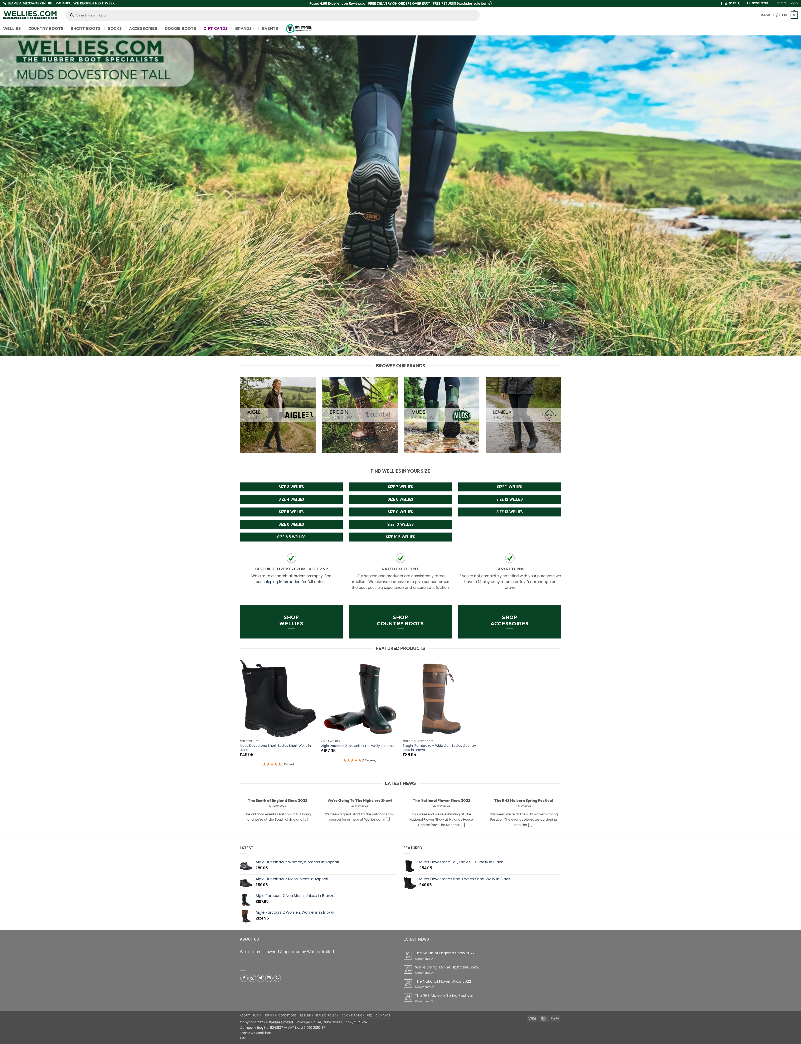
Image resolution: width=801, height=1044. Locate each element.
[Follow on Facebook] (721, 3)
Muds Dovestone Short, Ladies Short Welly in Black (275, 748)
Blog (257, 1016)
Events (270, 28)
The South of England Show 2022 (277, 800)
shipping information (281, 581)
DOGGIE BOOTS (180, 28)
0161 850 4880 (59, 3)
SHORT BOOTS (86, 28)
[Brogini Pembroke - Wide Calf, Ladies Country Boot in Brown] (441, 698)
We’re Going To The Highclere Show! (359, 800)
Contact (780, 3)
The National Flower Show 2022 (441, 800)
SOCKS (115, 28)
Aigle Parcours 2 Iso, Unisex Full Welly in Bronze (358, 746)
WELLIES (12, 28)
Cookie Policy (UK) (356, 1016)
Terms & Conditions (280, 1016)
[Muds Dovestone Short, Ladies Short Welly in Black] (278, 698)
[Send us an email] (734, 3)
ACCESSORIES (143, 28)
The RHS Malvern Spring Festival (523, 800)
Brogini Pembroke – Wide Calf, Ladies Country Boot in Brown (439, 748)
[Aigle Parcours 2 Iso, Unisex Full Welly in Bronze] (359, 698)
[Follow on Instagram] (726, 3)
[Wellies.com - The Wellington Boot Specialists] (30, 15)
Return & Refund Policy (319, 1016)
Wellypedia (299, 28)
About (245, 1016)
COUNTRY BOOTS (46, 28)
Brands (243, 28)
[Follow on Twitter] (730, 3)
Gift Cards (216, 28)
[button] (793, 3)
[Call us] (739, 3)
